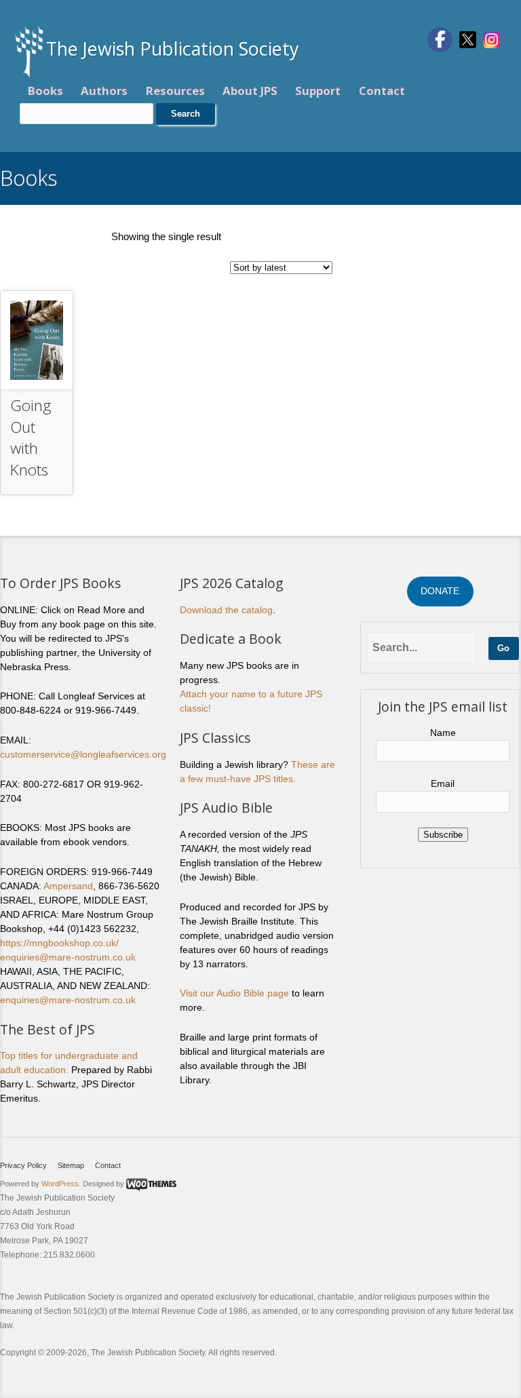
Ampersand (68, 885)
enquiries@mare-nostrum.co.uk (68, 957)
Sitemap (71, 1165)
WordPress (60, 1184)
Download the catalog (226, 609)
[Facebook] (439, 39)
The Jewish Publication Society (172, 48)
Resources (175, 90)
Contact (382, 90)
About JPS (250, 90)
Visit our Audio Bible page (234, 993)
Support (318, 90)
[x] (467, 38)
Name (443, 732)
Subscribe (443, 835)
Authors (104, 90)
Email (443, 783)
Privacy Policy (23, 1165)
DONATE (440, 590)
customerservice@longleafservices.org (83, 754)
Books (45, 90)
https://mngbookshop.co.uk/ (59, 942)
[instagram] (491, 38)
